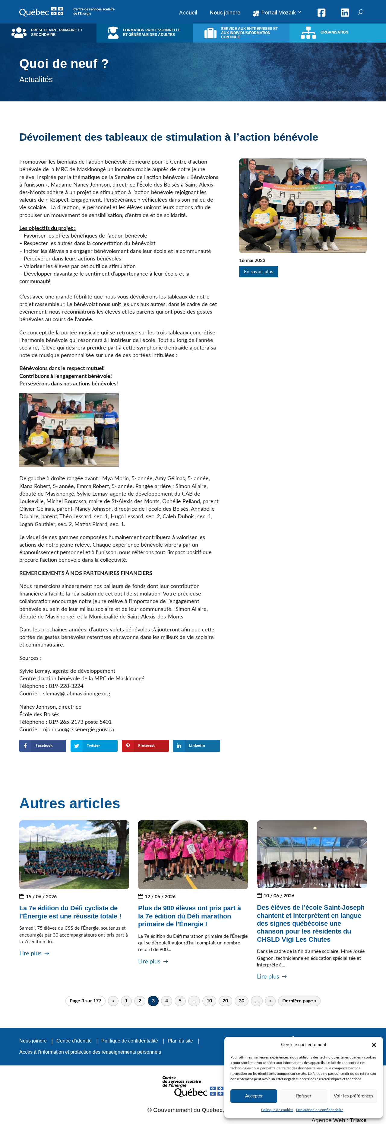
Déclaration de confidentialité (319, 1110)
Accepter (254, 1096)
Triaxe (358, 1120)
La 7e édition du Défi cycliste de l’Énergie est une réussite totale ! (70, 912)
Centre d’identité (74, 1040)
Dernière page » (299, 1000)
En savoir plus (258, 271)
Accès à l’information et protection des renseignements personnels (90, 1052)
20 (225, 1000)
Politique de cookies (277, 1110)
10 (209, 1000)
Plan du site (180, 1040)
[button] (374, 1045)
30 (241, 1000)
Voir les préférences (353, 1096)
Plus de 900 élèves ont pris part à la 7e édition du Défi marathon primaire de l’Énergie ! (189, 916)
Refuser (303, 1096)
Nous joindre (33, 1040)
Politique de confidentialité (129, 1040)
